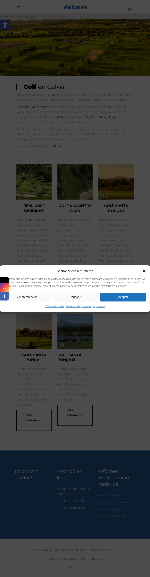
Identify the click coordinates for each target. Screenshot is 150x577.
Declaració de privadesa (78, 306)
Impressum (99, 306)
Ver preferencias (27, 297)
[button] (144, 271)
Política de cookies (55, 306)
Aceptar (123, 297)
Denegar (75, 297)
